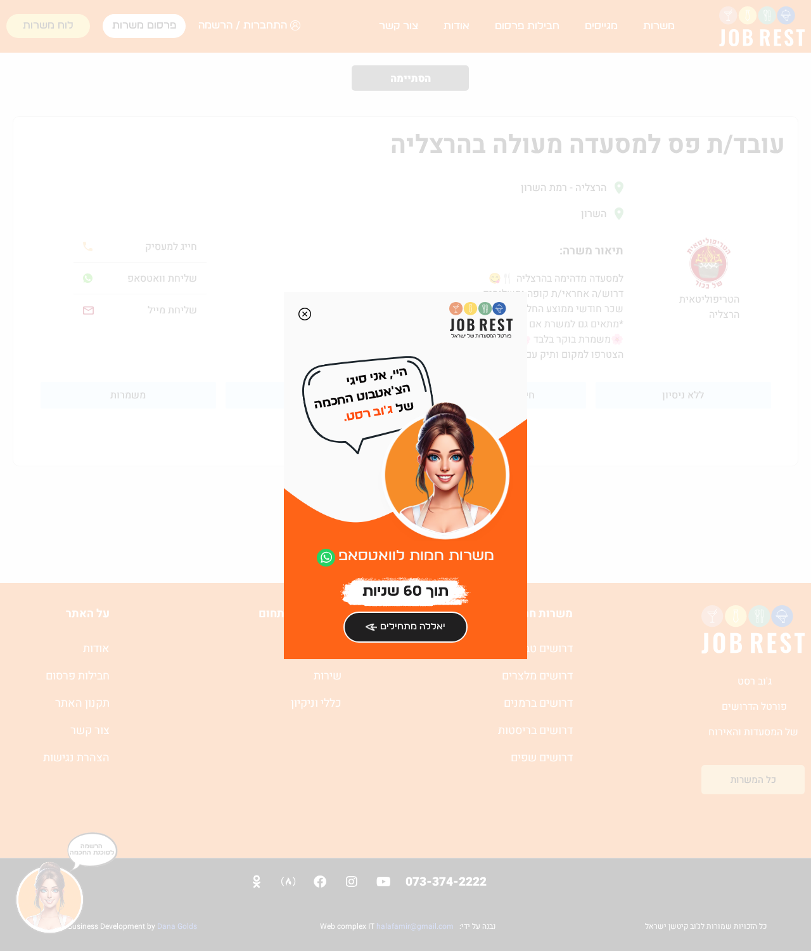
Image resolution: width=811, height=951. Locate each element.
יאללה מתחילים (412, 626)
